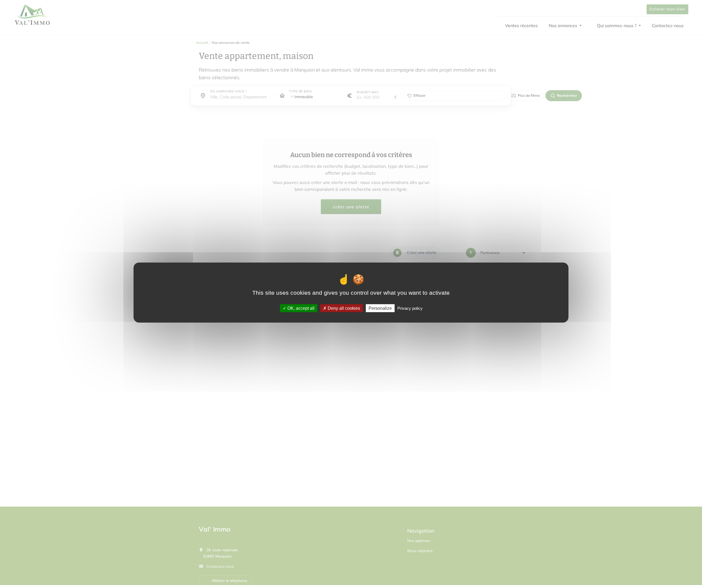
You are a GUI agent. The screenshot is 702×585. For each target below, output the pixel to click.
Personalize (380, 308)
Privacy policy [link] (410, 308)
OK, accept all (300, 308)
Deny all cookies (343, 308)
